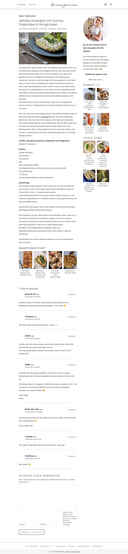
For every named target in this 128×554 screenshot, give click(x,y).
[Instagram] (106, 5)
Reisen (72, 546)
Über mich (32, 4)
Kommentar (24, 482)
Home (21, 16)
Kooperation (83, 546)
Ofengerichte (30, 16)
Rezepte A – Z (47, 546)
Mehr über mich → (96, 80)
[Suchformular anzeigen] (111, 4)
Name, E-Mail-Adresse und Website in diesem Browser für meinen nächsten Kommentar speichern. (70, 519)
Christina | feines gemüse (30, 29)
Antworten (71, 295)
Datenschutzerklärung (72, 551)
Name (23, 524)
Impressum (97, 546)
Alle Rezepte (21, 4)
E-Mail (43, 524)
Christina (45, 117)
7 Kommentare (62, 29)
